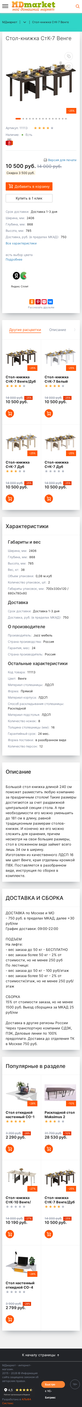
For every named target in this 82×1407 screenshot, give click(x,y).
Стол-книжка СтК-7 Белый (56, 379)
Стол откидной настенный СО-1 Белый (20, 1116)
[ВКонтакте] (50, 301)
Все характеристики (21, 243)
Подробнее (14, 259)
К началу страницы (39, 1355)
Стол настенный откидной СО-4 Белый (20, 1287)
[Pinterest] (38, 301)
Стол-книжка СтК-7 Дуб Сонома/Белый (19, 466)
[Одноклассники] (32, 301)
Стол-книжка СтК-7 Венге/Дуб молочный (21, 381)
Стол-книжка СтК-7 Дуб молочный (56, 466)
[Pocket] (44, 301)
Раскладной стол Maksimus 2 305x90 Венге (60, 1116)
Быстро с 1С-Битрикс (50, 1385)
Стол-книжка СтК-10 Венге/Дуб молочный (19, 1202)
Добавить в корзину (32, 186)
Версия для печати (62, 160)
